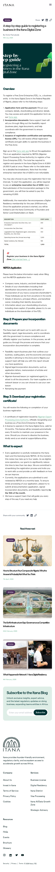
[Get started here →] (21, 259)
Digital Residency (39, 785)
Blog (5, 826)
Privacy (13, 863)
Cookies (6, 801)
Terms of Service (10, 790)
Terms (21, 863)
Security (6, 863)
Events (6, 837)
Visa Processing (38, 796)
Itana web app (22, 151)
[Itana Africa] (25, 744)
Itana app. (13, 117)
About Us (7, 780)
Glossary (7, 848)
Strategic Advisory (39, 810)
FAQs (5, 832)
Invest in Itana (9, 785)
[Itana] (9, 5)
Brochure (7, 842)
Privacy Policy (9, 796)
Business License (38, 780)
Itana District (37, 790)
